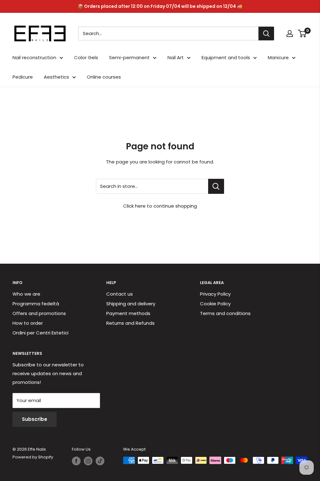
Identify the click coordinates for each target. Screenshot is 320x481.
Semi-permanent (129, 57)
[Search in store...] (216, 186)
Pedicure (22, 77)
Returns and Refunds (130, 323)
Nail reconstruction (34, 57)
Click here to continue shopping (160, 206)
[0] (302, 33)
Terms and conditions (225, 313)
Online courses (104, 77)
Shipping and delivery (130, 303)
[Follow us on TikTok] (100, 461)
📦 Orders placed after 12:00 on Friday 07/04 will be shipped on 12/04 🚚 (160, 6)
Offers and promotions (39, 313)
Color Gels (86, 57)
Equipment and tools (226, 57)
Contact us (119, 294)
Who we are (26, 294)
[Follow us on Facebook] (76, 461)
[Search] (266, 33)
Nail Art (176, 57)
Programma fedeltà (35, 303)
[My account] (290, 33)
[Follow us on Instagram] (88, 461)
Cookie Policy (215, 303)
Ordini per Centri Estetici (40, 332)
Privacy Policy (215, 294)
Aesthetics (56, 77)
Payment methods (128, 313)
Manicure (278, 57)
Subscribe (34, 419)
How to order (27, 323)
